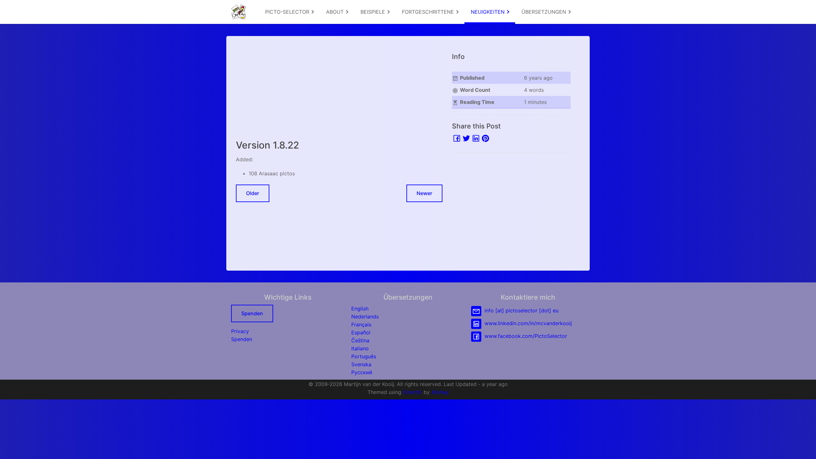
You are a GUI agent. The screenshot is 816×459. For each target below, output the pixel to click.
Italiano (360, 348)
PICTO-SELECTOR (288, 12)
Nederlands (365, 316)
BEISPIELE (374, 12)
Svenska (361, 364)
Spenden (252, 313)
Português (363, 356)
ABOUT (335, 12)
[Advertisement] (339, 90)
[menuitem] (289, 12)
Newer (424, 193)
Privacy (240, 331)
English (359, 308)
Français (361, 324)
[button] (805, 448)
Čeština (360, 340)
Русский (361, 372)
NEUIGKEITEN (488, 12)
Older (252, 193)
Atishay (440, 392)
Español (360, 332)
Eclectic (412, 392)
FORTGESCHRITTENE (428, 12)
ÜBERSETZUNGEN (544, 12)
